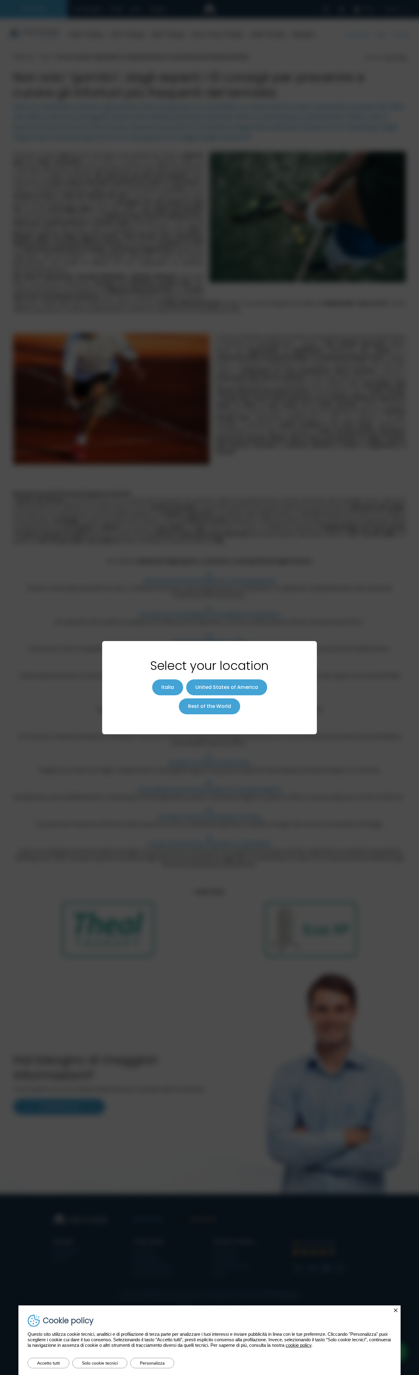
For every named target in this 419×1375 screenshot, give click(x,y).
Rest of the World (209, 706)
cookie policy (298, 1345)
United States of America (226, 687)
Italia (167, 687)
